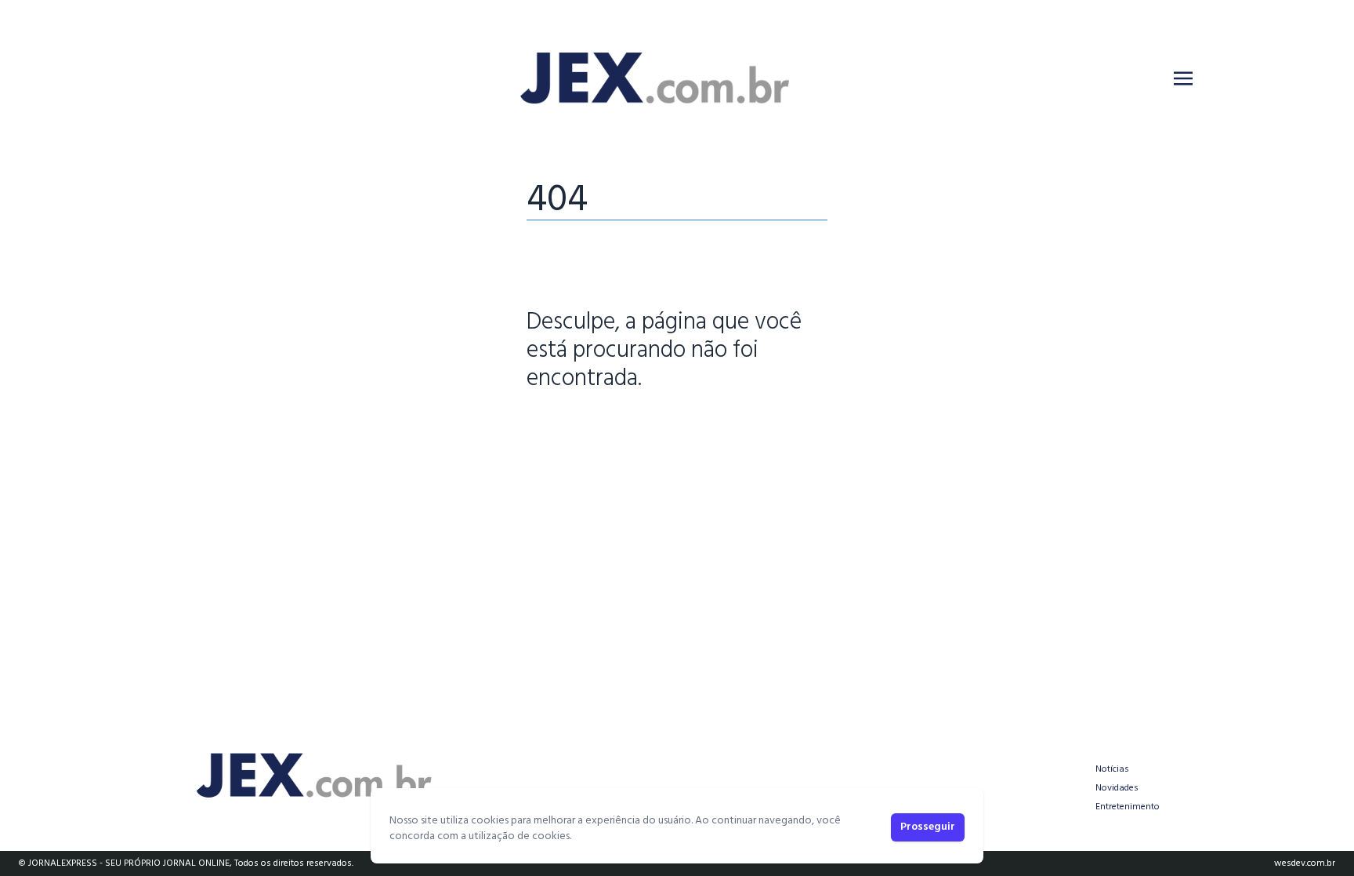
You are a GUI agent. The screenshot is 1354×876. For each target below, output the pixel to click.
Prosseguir (927, 827)
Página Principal (580, 427)
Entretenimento (1127, 807)
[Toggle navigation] (1183, 78)
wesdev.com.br (1304, 863)
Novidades (1117, 788)
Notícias (1112, 769)
